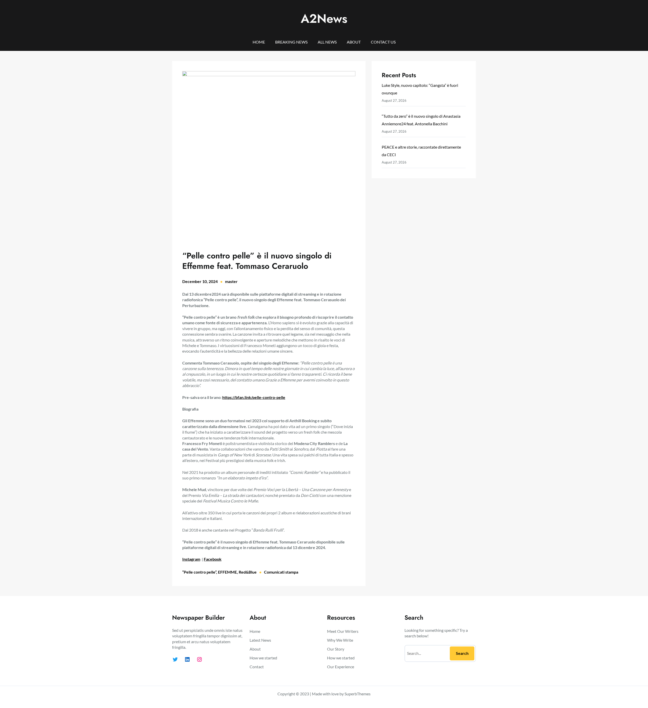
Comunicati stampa (281, 572)
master (231, 281)
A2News (324, 18)
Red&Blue (248, 572)
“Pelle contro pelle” (199, 572)
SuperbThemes (358, 693)
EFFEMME (227, 572)
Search (462, 653)
